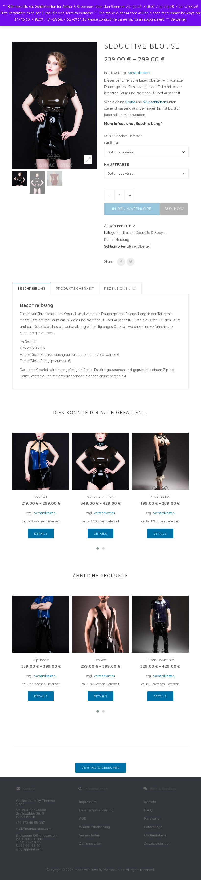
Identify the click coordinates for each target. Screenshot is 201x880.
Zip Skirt (41, 497)
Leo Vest (100, 660)
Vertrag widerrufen (101, 767)
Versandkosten (139, 73)
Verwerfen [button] (178, 19)
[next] (103, 182)
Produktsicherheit (75, 288)
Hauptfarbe (116, 164)
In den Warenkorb (132, 209)
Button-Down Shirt (160, 660)
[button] (97, 548)
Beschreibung (31, 288)
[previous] (6, 182)
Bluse (131, 246)
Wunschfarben (154, 102)
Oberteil (144, 246)
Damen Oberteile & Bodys (144, 233)
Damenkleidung (116, 240)
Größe (130, 102)
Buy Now (174, 209)
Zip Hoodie (41, 660)
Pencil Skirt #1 (160, 497)
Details (40, 533)
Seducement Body (100, 497)
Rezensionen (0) (120, 288)
